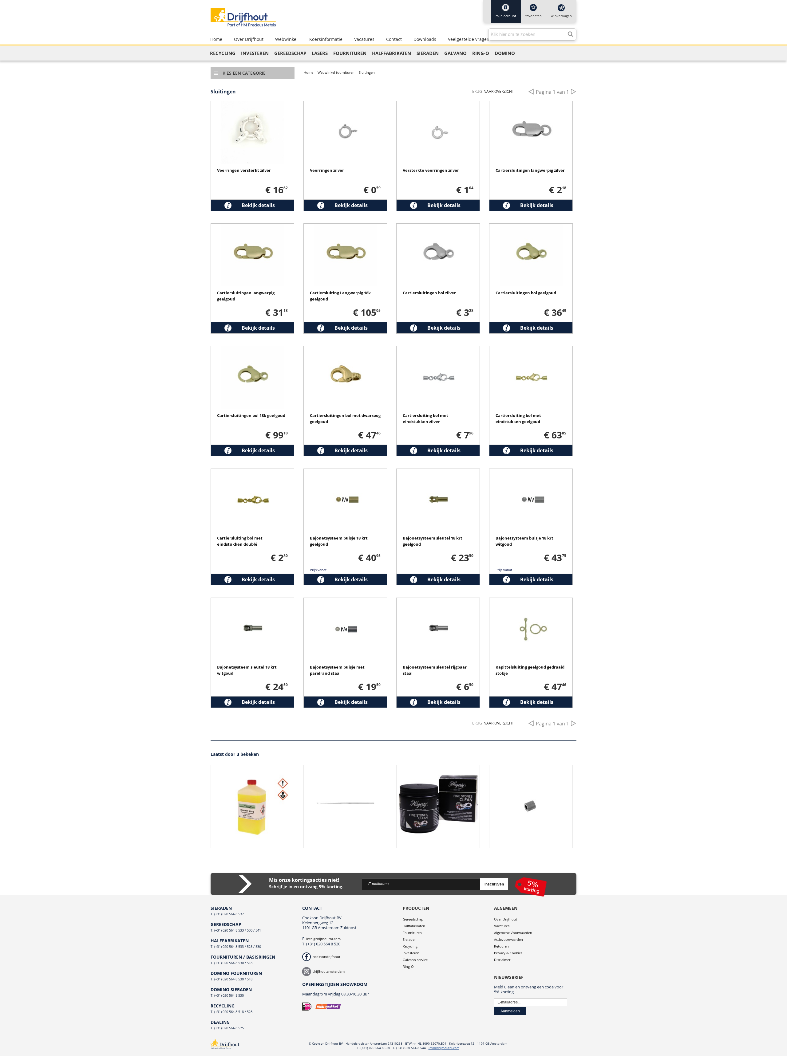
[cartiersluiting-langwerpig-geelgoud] (252, 227)
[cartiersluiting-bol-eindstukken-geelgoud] (530, 350)
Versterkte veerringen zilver (431, 170)
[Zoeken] (568, 33)
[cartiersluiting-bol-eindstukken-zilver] (438, 350)
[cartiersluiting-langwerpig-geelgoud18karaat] (345, 227)
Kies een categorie (244, 73)
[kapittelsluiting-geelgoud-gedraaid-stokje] (530, 601)
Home (308, 72)
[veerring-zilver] (345, 105)
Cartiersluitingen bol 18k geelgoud (251, 415)
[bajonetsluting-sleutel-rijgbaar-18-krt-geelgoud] (438, 472)
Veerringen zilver (327, 170)
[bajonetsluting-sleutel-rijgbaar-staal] (438, 601)
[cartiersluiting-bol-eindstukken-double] (252, 472)
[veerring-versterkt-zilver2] (252, 105)
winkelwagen (561, 16)
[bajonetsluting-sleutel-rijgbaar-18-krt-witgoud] (252, 601)
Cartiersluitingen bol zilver (429, 293)
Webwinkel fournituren (336, 72)
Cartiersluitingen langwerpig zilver (530, 170)
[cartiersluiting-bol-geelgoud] (530, 227)
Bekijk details (258, 205)
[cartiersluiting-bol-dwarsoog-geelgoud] (345, 350)
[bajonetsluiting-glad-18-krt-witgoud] (530, 472)
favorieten (533, 16)
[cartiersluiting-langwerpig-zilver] (530, 105)
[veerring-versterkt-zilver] (438, 105)
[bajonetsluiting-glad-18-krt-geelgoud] (345, 472)
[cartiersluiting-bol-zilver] (438, 227)
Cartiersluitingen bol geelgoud (526, 293)
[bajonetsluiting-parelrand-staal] (345, 601)
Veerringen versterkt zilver (244, 170)
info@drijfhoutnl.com (323, 938)
